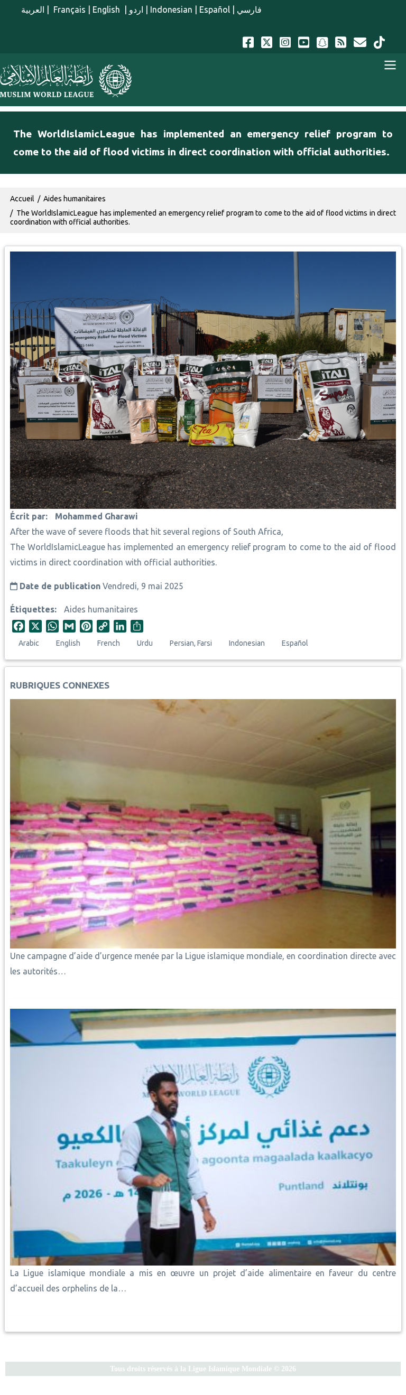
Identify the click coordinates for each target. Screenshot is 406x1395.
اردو (136, 9)
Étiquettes (32, 609)
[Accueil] (66, 81)
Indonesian (171, 9)
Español (214, 9)
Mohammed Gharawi (96, 516)
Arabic (29, 643)
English (107, 9)
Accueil (22, 198)
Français (68, 9)
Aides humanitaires (101, 609)
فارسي (249, 9)
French (108, 643)
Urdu (145, 643)
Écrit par (27, 516)
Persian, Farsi (191, 643)
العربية (32, 9)
